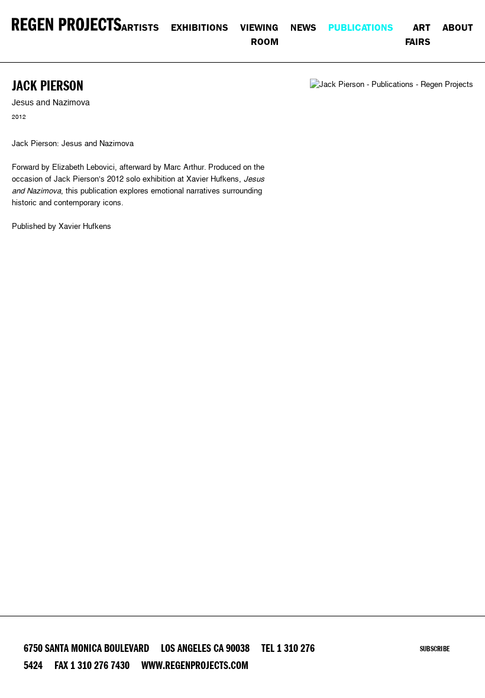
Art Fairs (418, 34)
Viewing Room (259, 34)
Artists (140, 27)
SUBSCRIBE (435, 649)
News (303, 27)
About (457, 27)
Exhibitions (199, 27)
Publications (360, 27)
